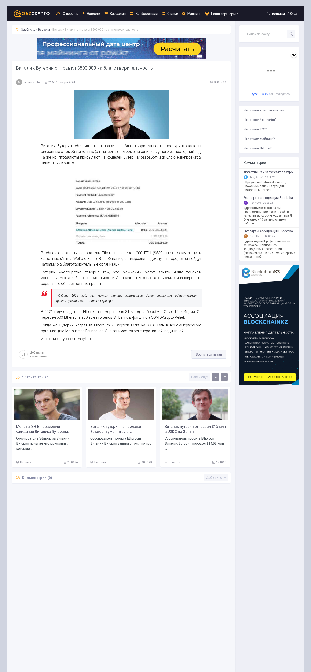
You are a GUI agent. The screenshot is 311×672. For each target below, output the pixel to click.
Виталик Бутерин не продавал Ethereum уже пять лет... (116, 428)
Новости (93, 14)
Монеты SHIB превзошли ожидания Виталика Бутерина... (43, 428)
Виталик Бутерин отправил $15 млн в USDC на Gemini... (195, 428)
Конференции (146, 14)
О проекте (71, 14)
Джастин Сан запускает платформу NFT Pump (269, 172)
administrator (32, 82)
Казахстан (118, 14)
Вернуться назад (209, 354)
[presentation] (215, 377)
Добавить (38, 354)
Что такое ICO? (255, 129)
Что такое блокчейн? (260, 120)
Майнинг (194, 14)
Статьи (172, 14)
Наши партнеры (223, 14)
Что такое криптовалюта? (264, 110)
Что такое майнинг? (259, 139)
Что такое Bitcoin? (258, 148)
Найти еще (199, 377)
